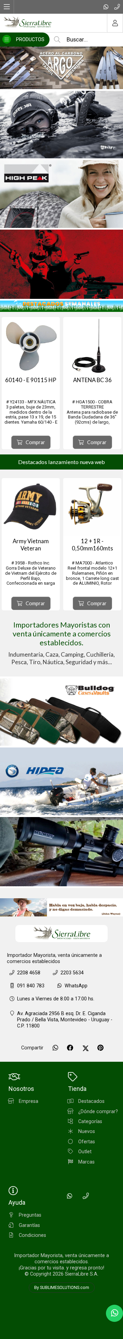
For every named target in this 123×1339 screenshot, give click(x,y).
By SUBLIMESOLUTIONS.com (61, 1287)
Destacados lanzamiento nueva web (61, 462)
